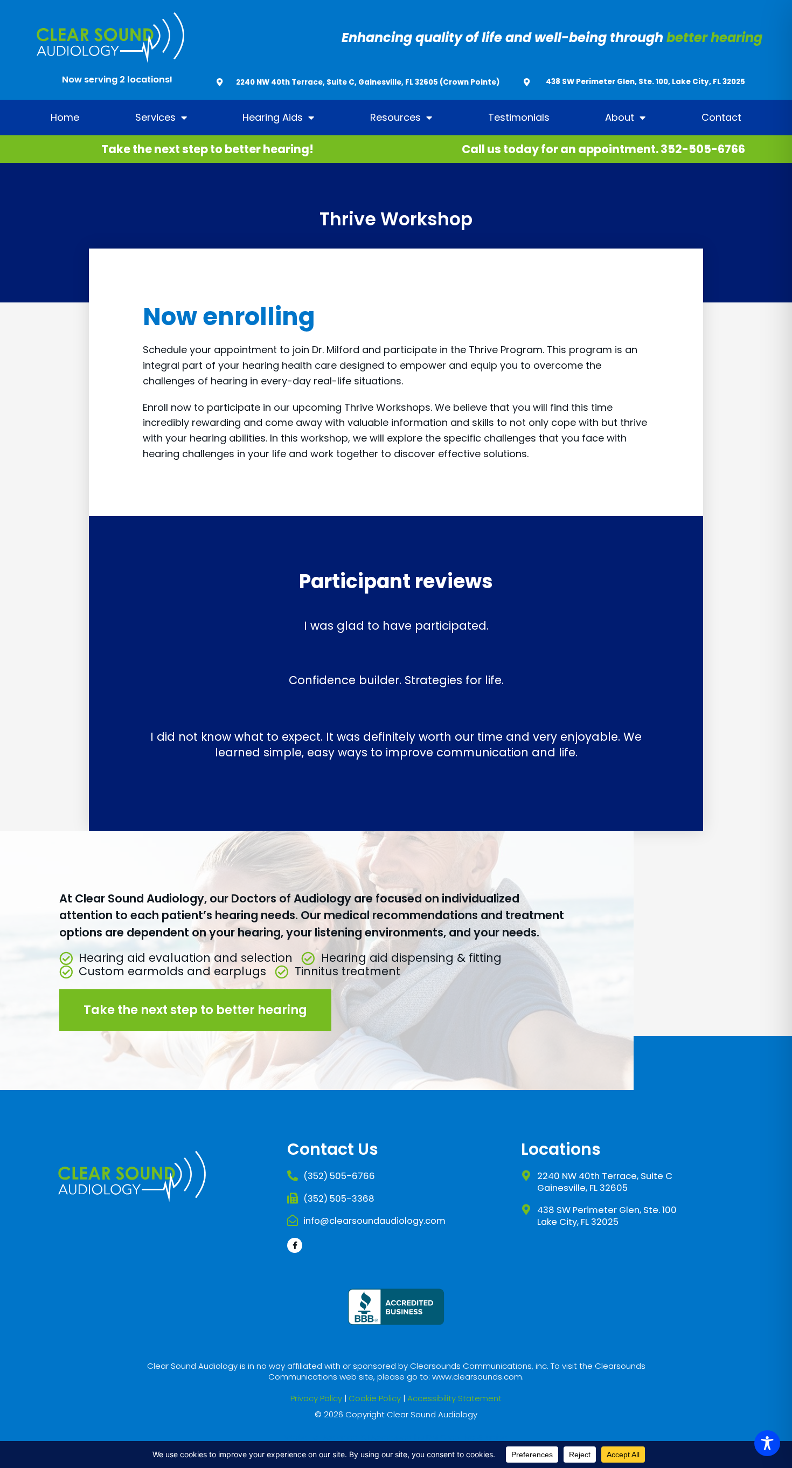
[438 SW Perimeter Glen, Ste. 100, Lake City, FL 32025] (527, 82)
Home (65, 117)
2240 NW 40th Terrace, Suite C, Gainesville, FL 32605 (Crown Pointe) (368, 82)
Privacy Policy (316, 1398)
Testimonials (519, 117)
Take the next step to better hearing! (207, 149)
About (619, 117)
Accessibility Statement (454, 1398)
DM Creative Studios (467, 1437)
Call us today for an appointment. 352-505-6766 (603, 149)
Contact (721, 117)
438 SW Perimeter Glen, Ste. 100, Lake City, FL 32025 (645, 82)
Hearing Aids (272, 117)
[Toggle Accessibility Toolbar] (767, 1443)
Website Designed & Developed (348, 1437)
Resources (395, 117)
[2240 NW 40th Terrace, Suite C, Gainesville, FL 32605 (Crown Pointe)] (220, 82)
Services (155, 117)
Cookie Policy (375, 1398)
